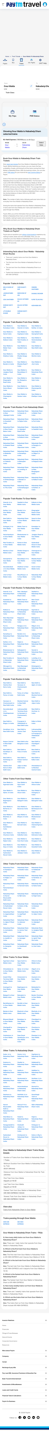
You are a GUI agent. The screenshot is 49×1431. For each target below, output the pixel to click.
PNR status (11, 172)
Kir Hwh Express (9, 140)
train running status (34, 172)
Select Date (41, 144)
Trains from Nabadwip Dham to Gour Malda (19, 1210)
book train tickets (12, 164)
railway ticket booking (29, 234)
